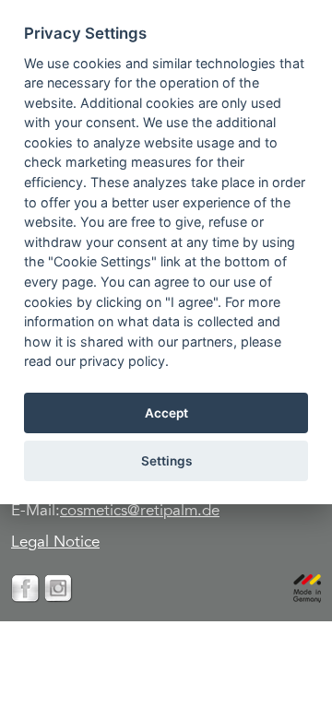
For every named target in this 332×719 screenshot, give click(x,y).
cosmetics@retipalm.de (139, 512)
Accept (166, 413)
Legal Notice (55, 543)
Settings (166, 461)
